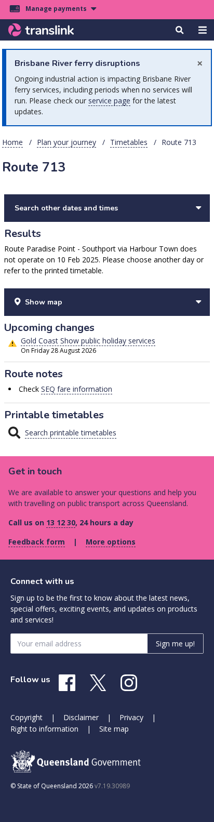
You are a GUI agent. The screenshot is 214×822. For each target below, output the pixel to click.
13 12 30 (60, 522)
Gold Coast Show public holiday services (88, 341)
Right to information (44, 729)
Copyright (26, 717)
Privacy (131, 717)
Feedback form (36, 542)
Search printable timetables (70, 432)
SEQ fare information (76, 389)
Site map (114, 729)
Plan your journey (66, 142)
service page (109, 100)
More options (111, 542)
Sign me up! (175, 643)
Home (12, 142)
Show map (43, 302)
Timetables (129, 142)
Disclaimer (81, 717)
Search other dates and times (66, 208)
